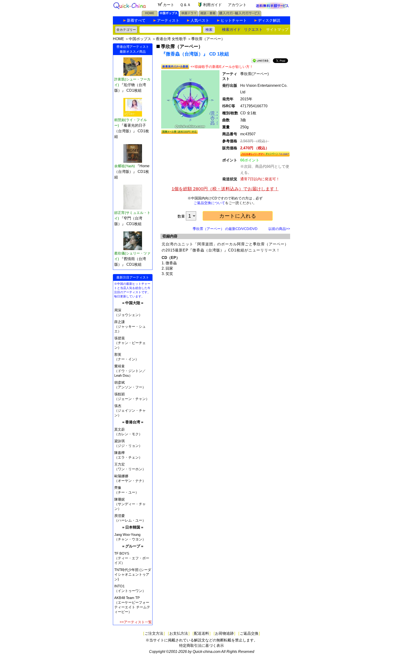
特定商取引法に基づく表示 (201, 646)
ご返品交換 (249, 633)
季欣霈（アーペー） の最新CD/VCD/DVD (225, 229)
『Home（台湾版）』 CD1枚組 (131, 171)
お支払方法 (178, 633)
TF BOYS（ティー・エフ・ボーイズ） (131, 558)
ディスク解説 (269, 20)
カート (168, 5)
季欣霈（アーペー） (208, 39)
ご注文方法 (154, 633)
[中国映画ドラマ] (189, 15)
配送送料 (201, 633)
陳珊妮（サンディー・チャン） (130, 504)
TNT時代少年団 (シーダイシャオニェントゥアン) (132, 574)
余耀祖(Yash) (124, 166)
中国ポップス (140, 39)
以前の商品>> (279, 229)
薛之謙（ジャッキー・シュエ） (130, 326)
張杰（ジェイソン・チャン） (130, 410)
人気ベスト (200, 20)
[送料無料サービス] (272, 8)
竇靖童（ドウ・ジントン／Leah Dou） (130, 370)
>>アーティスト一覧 (136, 622)
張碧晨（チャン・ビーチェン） (130, 342)
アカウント (237, 5)
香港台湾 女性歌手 (171, 39)
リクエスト (253, 29)
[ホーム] (149, 15)
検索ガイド (231, 29)
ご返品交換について (209, 203)
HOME (118, 39)
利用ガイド (212, 5)
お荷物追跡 (224, 633)
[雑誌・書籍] (208, 15)
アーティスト (168, 20)
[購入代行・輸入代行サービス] (239, 15)
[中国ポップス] (168, 15)
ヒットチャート (234, 20)
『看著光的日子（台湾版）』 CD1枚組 (131, 131)
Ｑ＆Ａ (185, 5)
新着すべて (136, 20)
